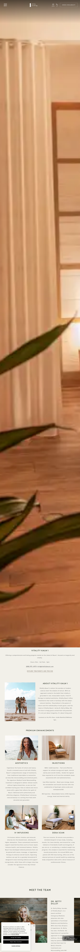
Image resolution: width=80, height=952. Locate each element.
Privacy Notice (15, 934)
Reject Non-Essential (16, 941)
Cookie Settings (16, 946)
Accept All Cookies (16, 937)
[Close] (28, 924)
